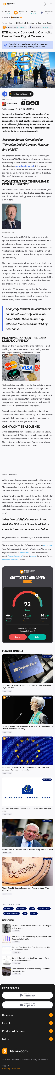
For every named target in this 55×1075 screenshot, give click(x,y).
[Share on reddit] (32, 103)
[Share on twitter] (28, 103)
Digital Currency (11, 913)
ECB (25, 913)
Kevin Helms (12, 104)
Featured (11, 23)
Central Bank (44, 908)
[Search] (46, 4)
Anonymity (8, 908)
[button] (30, 94)
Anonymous (21, 908)
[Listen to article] (4, 94)
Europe (33, 913)
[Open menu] (51, 4)
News (4, 23)
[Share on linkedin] (37, 103)
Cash (32, 908)
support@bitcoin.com (11, 1069)
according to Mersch (24, 166)
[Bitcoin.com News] (9, 4)
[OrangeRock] (16, 17)
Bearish (18, 637)
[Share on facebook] (23, 103)
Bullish (37, 637)
